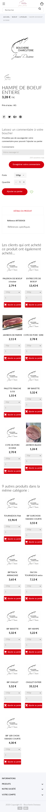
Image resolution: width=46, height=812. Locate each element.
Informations (9, 778)
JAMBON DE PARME (12, 335)
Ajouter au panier (14, 191)
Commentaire (8, 147)
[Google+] (15, 117)
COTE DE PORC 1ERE (33, 335)
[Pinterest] (20, 117)
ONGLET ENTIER (33, 682)
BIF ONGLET (12, 682)
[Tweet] (9, 117)
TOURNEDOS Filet (12, 516)
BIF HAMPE (33, 629)
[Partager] (4, 117)
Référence (11, 221)
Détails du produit (23, 211)
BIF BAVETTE (34, 389)
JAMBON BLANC (34, 445)
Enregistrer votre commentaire (26, 164)
